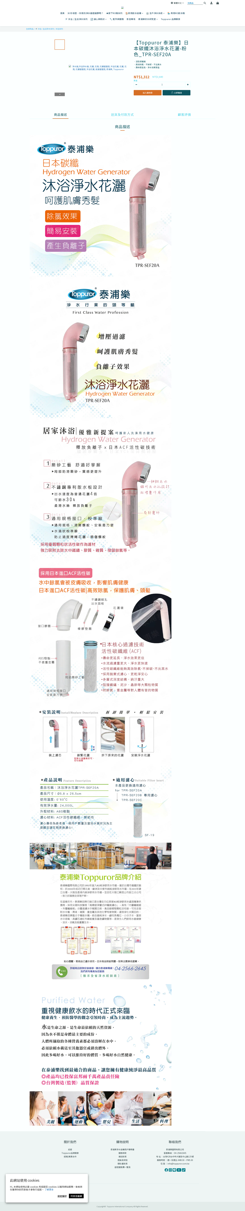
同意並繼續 (76, 1196)
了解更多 (49, 1189)
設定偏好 (62, 1196)
